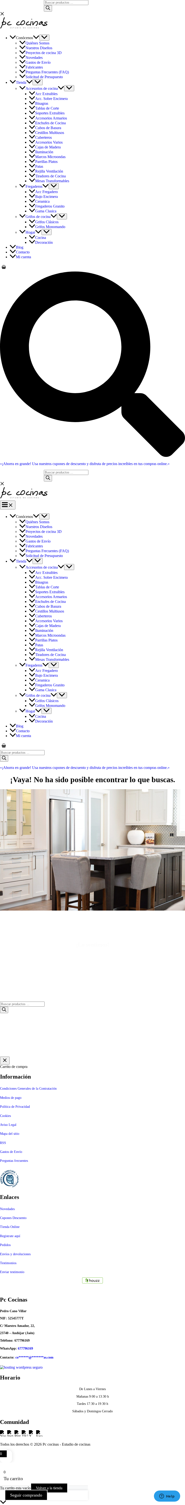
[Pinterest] (18, 1436)
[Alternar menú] (44, 38)
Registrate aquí (10, 1236)
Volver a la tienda (49, 1488)
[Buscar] (48, 8)
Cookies (5, 1116)
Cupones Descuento (13, 1218)
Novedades (7, 1209)
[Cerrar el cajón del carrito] (5, 1061)
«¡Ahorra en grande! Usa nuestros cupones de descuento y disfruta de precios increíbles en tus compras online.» (85, 464)
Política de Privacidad (15, 1106)
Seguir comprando (26, 1495)
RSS (3, 1143)
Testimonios (8, 1263)
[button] (36, 38)
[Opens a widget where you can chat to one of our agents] (167, 1497)
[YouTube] (3, 1436)
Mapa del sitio (9, 1134)
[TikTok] (25, 1436)
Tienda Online (10, 1227)
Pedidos (5, 1245)
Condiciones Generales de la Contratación (28, 1088)
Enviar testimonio (12, 1272)
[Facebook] (39, 1436)
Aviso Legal (8, 1125)
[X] (32, 1436)
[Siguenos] (92, 1280)
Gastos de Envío (11, 1152)
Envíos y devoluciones (15, 1254)
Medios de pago (10, 1098)
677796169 (25, 1348)
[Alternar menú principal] (7, 505)
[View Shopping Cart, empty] (92, 267)
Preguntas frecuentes (14, 1161)
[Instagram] (10, 1436)
